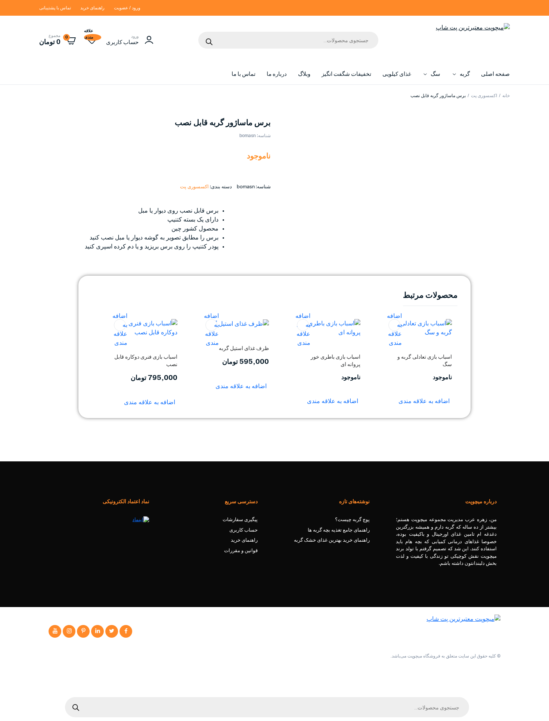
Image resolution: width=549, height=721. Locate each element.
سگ (435, 74)
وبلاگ (304, 74)
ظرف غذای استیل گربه (244, 348)
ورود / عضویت (127, 8)
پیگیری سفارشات (240, 519)
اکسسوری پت (484, 95)
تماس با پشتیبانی (55, 8)
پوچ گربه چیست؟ (352, 519)
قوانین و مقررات (241, 550)
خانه (506, 95)
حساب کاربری (243, 530)
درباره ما (277, 74)
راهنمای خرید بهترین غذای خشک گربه (332, 540)
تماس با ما (243, 74)
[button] (394, 325)
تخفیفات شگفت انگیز (346, 74)
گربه (465, 74)
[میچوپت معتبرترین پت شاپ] (473, 40)
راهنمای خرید (92, 8)
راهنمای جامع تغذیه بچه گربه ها (339, 530)
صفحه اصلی (495, 74)
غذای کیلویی (396, 74)
